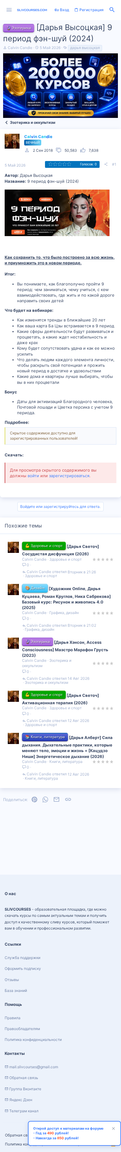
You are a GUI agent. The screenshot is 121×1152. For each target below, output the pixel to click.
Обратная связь (19, 1135)
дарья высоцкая (85, 47)
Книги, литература (66, 761)
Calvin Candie (20, 47)
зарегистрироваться (69, 475)
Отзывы (12, 979)
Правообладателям (22, 1028)
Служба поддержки (22, 957)
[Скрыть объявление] (113, 1129)
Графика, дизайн (64, 612)
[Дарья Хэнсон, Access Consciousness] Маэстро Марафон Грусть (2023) (65, 649)
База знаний (16, 990)
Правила (12, 1017)
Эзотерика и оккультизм (46, 682)
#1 (114, 164)
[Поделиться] (106, 164)
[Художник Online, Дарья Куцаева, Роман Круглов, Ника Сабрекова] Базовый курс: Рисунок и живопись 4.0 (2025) (66, 598)
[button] (9, 10)
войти (33, 475)
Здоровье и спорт (65, 559)
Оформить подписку (23, 968)
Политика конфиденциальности (33, 1039)
